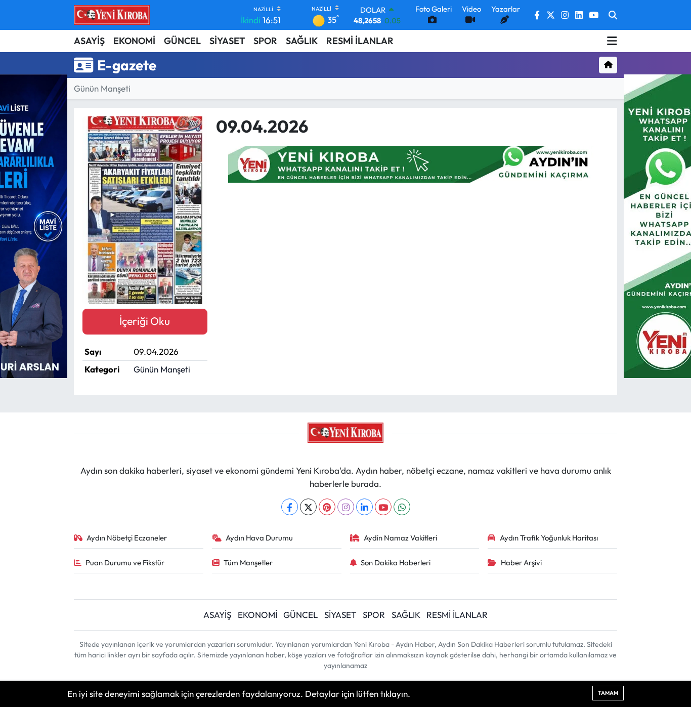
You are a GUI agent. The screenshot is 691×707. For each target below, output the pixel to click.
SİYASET (227, 41)
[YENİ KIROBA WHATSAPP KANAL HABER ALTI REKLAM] (412, 162)
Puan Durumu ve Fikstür (124, 562)
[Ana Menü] (612, 41)
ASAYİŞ (89, 41)
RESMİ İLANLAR (360, 41)
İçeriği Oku (144, 321)
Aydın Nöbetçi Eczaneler (127, 538)
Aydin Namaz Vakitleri (400, 538)
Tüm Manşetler (248, 562)
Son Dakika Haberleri (395, 562)
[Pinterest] (327, 506)
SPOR (265, 41)
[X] (308, 506)
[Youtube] (383, 506)
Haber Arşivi (521, 562)
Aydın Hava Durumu (259, 538)
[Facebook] (289, 506)
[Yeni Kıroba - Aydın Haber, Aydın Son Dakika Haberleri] (112, 14)
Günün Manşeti (102, 88)
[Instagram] (345, 506)
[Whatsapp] (402, 506)
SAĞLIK (302, 41)
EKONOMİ (134, 41)
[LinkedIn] (364, 506)
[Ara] (613, 15)
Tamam (608, 692)
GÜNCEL (182, 41)
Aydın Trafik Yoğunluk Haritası (549, 538)
